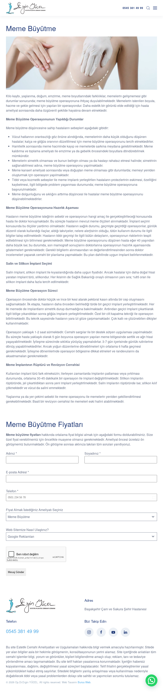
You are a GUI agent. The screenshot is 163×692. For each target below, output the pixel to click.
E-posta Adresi (17, 472)
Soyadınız (92, 453)
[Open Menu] (155, 8)
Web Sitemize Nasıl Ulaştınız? (27, 529)
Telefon (12, 491)
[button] (151, 680)
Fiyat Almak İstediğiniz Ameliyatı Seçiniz (34, 509)
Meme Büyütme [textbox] (19, 516)
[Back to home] (26, 8)
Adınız (11, 453)
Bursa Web (84, 682)
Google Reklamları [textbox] (21, 536)
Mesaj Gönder (16, 572)
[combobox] (81, 517)
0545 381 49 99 (133, 8)
